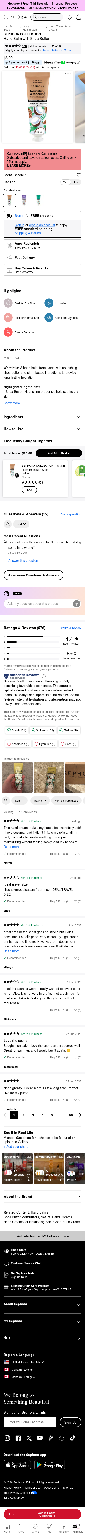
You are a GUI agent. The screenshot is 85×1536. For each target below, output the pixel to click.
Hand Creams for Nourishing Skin (28, 1221)
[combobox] (46, 17)
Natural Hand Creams (56, 1217)
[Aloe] (38, 200)
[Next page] (80, 1115)
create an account (42, 225)
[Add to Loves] (79, 175)
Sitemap (68, 1487)
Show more (12, 402)
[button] (56, 62)
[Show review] (17, 777)
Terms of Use (32, 1487)
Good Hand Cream (67, 1221)
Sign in (19, 225)
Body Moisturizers (30, 27)
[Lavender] (24, 200)
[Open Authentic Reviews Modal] (44, 676)
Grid (65, 182)
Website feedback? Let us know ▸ (43, 1236)
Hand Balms (39, 1212)
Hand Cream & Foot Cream (61, 27)
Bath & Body (8, 27)
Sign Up (70, 1422)
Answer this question (23, 560)
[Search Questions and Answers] (8, 524)
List (76, 182)
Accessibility (51, 1487)
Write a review (71, 627)
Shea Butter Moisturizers (21, 1217)
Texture (68, 50)
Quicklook (12, 478)
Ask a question (39, 46)
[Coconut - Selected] (9, 200)
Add (29, 490)
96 (71, 1115)
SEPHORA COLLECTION (22, 34)
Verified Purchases (66, 800)
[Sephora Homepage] (15, 17)
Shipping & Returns (28, 232)
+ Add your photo (16, 1147)
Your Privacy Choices (17, 1492)
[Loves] (69, 17)
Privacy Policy (12, 1487)
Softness (57, 50)
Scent (46, 50)
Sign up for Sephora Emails (25, 1412)
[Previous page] (5, 1115)
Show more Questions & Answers (33, 575)
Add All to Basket (59, 453)
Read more (12, 846)
